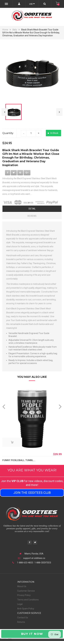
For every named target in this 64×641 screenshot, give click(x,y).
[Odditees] (32, 15)
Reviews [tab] (32, 216)
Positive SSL (6, 639)
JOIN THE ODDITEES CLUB (32, 493)
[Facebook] (29, 542)
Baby (14, 29)
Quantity (7, 133)
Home (5, 29)
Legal (20, 604)
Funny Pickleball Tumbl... (18, 460)
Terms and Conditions (28, 599)
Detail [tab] (32, 208)
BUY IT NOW (32, 634)
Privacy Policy (24, 595)
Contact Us (22, 617)
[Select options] (12, 442)
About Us (21, 586)
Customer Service (26, 591)
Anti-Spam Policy (25, 608)
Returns (21, 622)
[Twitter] (35, 542)
